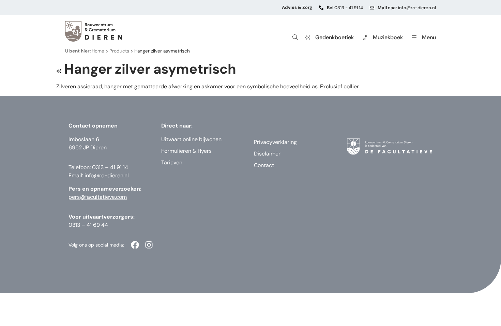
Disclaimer (267, 153)
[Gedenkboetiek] (307, 37)
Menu (429, 37)
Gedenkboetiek (334, 37)
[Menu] (414, 37)
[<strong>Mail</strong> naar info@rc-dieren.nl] (372, 7)
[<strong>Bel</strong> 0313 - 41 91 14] (321, 7)
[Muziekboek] (365, 37)
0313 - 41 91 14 (345, 8)
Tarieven (171, 162)
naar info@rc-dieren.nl (407, 8)
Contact (264, 165)
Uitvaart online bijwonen (191, 139)
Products (119, 51)
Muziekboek (388, 37)
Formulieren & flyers (186, 150)
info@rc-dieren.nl (107, 175)
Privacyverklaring (275, 142)
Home (84, 51)
